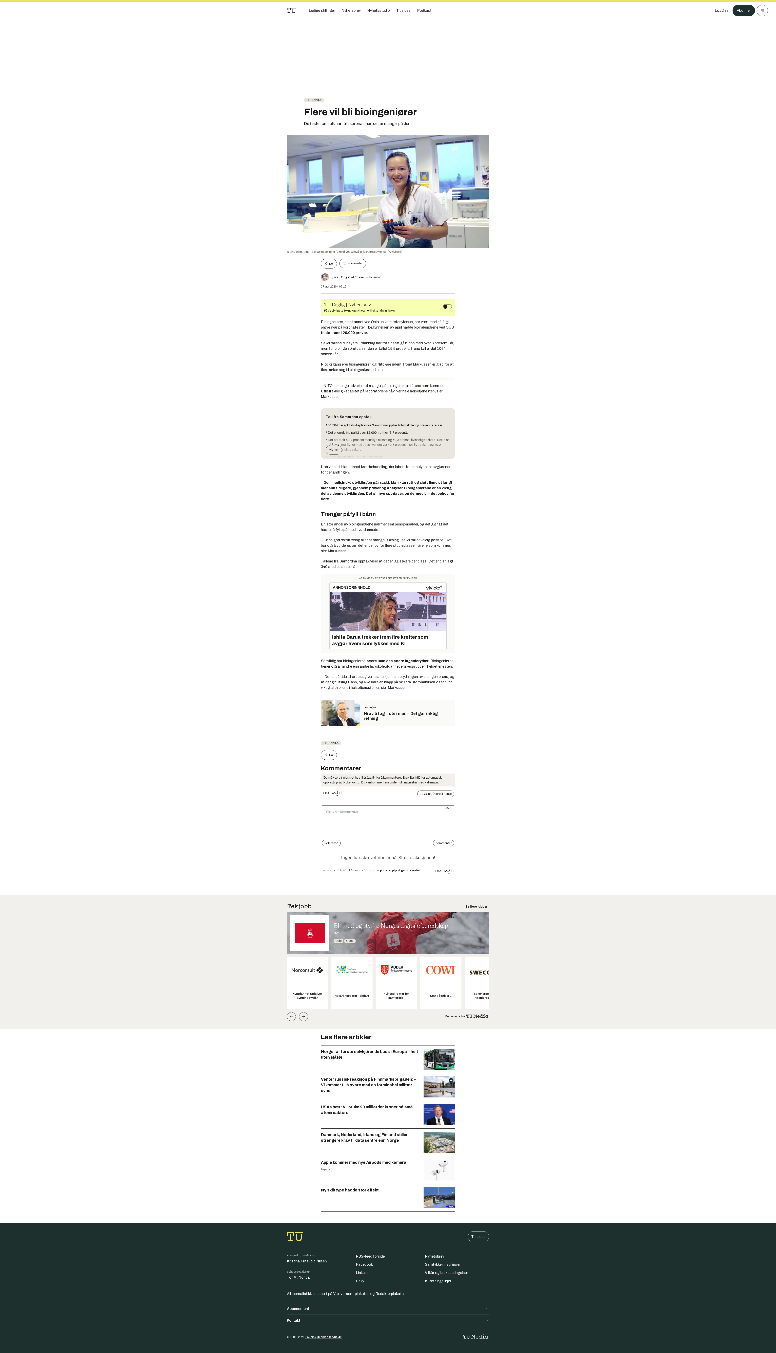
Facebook (364, 1264)
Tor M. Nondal (299, 1277)
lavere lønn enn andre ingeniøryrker (397, 661)
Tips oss (478, 1237)
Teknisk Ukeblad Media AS (323, 1337)
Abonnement (298, 1309)
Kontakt (293, 1320)
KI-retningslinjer (438, 1281)
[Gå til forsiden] (291, 10)
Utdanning (314, 99)
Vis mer (333, 449)
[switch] (447, 306)
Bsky (360, 1281)
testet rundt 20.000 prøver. (344, 333)
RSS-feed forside (370, 1256)
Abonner (744, 10)
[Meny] (762, 10)
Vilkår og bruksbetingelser (446, 1273)
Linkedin (362, 1273)
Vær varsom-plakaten (351, 1294)
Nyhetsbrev (434, 1256)
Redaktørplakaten (390, 1294)
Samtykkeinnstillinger (443, 1264)
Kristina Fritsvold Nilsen (307, 1261)
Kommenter (355, 263)
